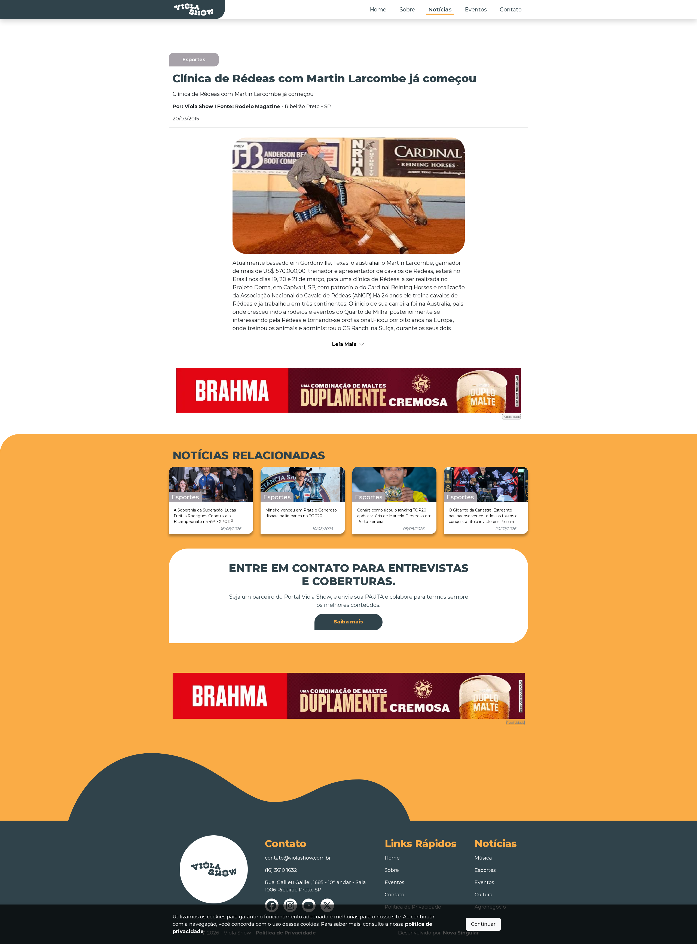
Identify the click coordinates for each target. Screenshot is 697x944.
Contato (511, 9)
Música (483, 858)
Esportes (485, 870)
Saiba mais (348, 622)
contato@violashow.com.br (298, 858)
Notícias (440, 9)
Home (378, 9)
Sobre (407, 9)
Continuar (483, 924)
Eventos (476, 9)
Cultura (484, 895)
